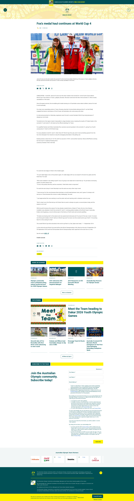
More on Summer (66, 292)
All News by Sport (66, 356)
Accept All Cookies (98, 496)
